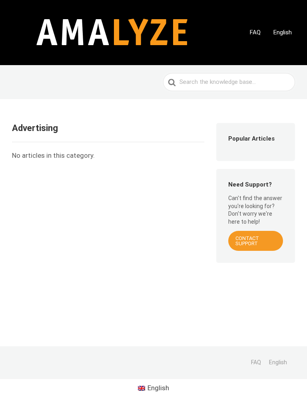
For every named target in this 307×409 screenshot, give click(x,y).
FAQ (255, 32)
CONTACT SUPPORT (247, 240)
